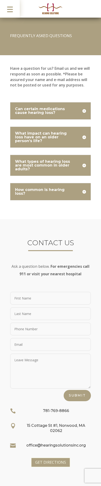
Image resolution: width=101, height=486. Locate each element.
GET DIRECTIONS (50, 462)
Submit (77, 395)
